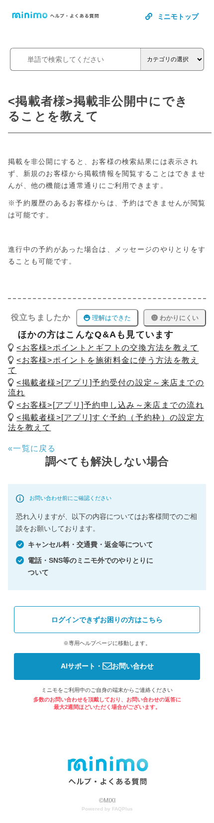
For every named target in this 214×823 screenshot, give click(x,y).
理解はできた (110, 318)
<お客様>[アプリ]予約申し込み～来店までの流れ (110, 405)
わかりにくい (178, 318)
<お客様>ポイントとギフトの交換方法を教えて (107, 347)
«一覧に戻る (32, 448)
